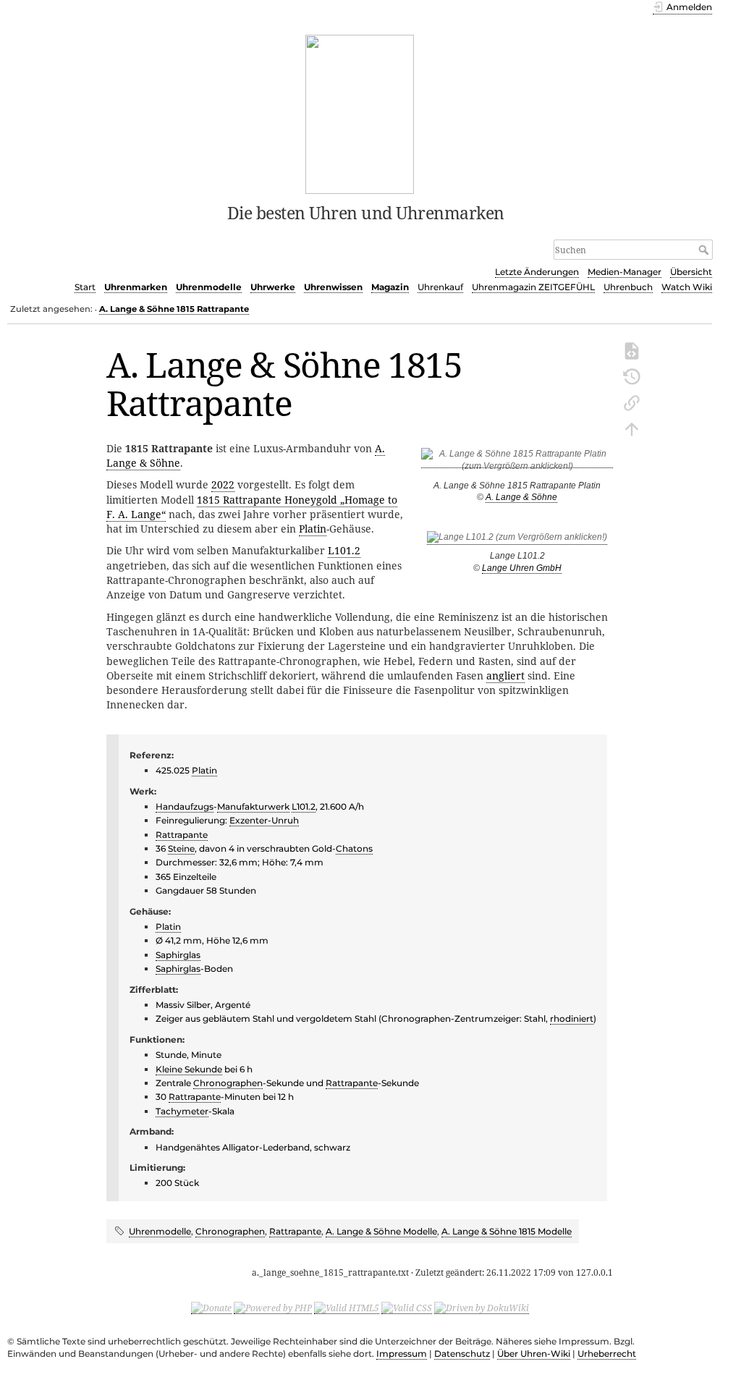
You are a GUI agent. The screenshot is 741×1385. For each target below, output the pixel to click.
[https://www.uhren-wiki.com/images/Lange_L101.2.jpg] (517, 539)
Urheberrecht (606, 1353)
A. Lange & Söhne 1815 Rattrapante (174, 309)
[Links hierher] (631, 402)
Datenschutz (462, 1353)
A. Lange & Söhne (521, 497)
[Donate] (211, 1307)
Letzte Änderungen (537, 271)
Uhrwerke (272, 286)
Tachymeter (182, 1111)
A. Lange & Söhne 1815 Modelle (506, 1231)
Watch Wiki (686, 286)
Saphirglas (178, 954)
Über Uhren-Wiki (533, 1353)
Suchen (705, 250)
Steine (181, 848)
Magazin (390, 286)
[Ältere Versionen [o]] (631, 376)
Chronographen (228, 1082)
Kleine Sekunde (189, 1069)
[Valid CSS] (406, 1307)
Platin (312, 528)
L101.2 (344, 550)
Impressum (401, 1353)
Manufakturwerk (253, 806)
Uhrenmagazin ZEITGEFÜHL (533, 286)
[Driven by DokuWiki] (481, 1307)
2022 (222, 484)
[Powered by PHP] (273, 1307)
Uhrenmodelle (209, 286)
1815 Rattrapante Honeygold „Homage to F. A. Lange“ (251, 507)
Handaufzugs (184, 806)
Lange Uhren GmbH (522, 568)
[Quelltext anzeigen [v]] (631, 349)
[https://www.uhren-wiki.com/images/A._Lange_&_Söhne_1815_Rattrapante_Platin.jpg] (517, 462)
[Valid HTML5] (346, 1307)
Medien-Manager (624, 271)
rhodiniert (571, 1018)
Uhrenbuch (628, 286)
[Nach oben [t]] (631, 428)
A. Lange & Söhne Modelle (381, 1231)
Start (85, 286)
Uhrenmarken (135, 286)
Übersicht (691, 271)
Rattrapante (182, 834)
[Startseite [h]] (360, 113)
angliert (505, 675)
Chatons (354, 848)
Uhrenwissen (333, 286)
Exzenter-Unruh (264, 820)
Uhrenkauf (440, 286)
